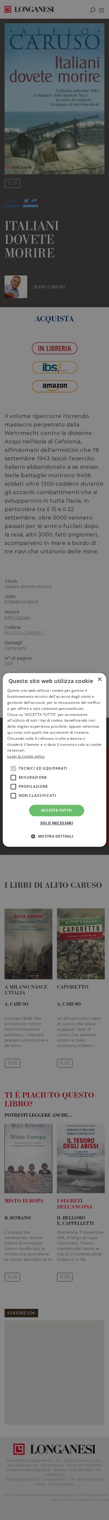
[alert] (54, 760)
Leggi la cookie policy (26, 756)
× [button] (99, 679)
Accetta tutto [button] (56, 810)
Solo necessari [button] (56, 823)
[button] (54, 836)
